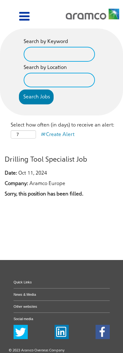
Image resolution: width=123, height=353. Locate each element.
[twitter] (21, 332)
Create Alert (59, 134)
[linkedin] (62, 332)
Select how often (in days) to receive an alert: (62, 125)
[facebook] (103, 332)
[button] (16, 17)
